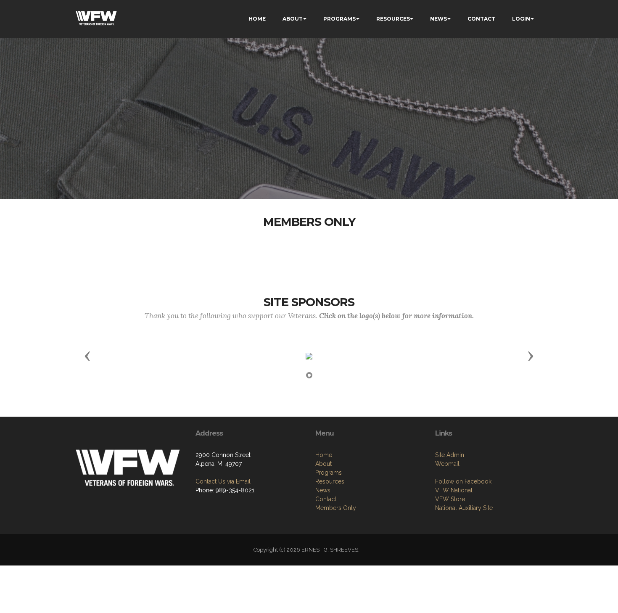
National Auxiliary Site (464, 508)
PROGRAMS (339, 19)
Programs (328, 472)
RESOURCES (393, 19)
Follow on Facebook (463, 481)
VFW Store (450, 499)
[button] (87, 355)
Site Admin (449, 455)
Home (323, 455)
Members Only (335, 508)
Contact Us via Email (223, 481)
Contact (325, 499)
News (322, 490)
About (323, 463)
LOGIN (521, 19)
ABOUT (293, 19)
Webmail (447, 463)
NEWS (438, 19)
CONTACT (481, 19)
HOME (257, 19)
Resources (329, 481)
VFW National (454, 490)
